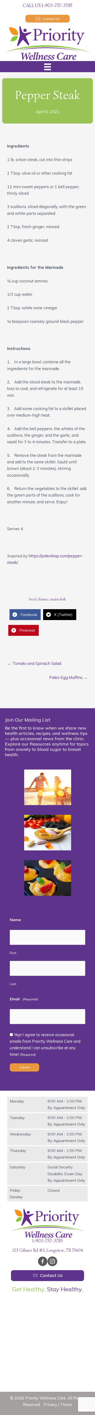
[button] (47, 19)
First (13, 953)
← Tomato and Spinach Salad (34, 663)
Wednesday (20, 1134)
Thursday (18, 1150)
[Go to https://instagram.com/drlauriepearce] (52, 1262)
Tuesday (17, 1117)
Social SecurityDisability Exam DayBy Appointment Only (66, 1173)
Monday (17, 1101)
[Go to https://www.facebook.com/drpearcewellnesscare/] (43, 1262)
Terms (66, 1404)
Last (13, 984)
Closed (53, 1190)
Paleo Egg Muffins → (68, 677)
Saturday (18, 1167)
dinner (43, 599)
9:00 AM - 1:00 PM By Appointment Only (66, 1104)
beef (32, 599)
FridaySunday (16, 1193)
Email (24, 998)
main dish (58, 599)
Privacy (50, 1404)
